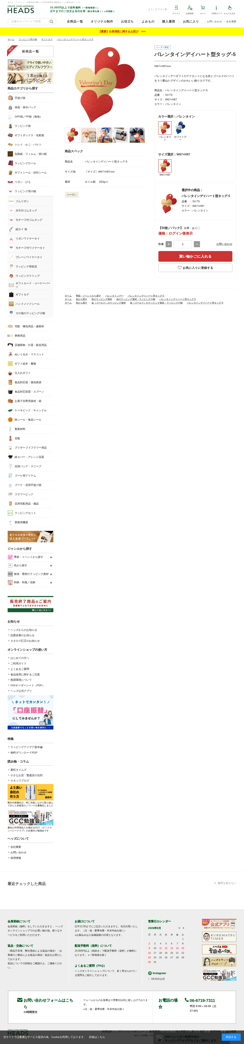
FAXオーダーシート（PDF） (27, 685)
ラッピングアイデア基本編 (26, 747)
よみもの (148, 21)
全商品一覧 (75, 21)
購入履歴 (168, 21)
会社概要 (231, 21)
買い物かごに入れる (195, 256)
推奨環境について (21, 679)
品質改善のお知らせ (22, 635)
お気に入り (191, 21)
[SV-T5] (72, 135)
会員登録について (19, 921)
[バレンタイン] (105, 85)
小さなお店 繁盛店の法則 (26, 775)
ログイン (176, 13)
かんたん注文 (229, 13)
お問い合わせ (214, 21)
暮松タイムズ (18, 769)
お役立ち (127, 21)
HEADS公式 (158, 979)
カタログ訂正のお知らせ (25, 640)
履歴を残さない (227, 883)
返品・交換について (20, 945)
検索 (51, 21)
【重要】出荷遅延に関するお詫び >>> (122, 31)
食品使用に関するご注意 (25, 674)
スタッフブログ (19, 780)
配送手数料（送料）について (93, 945)
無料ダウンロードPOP (23, 752)
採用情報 (15, 857)
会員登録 (189, 13)
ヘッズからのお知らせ (23, 629)
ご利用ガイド (216, 13)
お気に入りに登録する (198, 267)
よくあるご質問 (19, 668)
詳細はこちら (97, 1036)
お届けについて (85, 921)
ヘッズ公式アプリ (21, 690)
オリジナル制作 (102, 21)
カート (203, 13)
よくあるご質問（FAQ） (90, 965)
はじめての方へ (19, 657)
